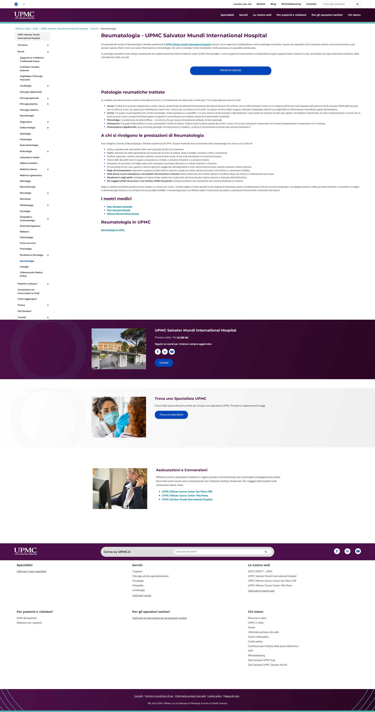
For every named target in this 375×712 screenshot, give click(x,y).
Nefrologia (25, 181)
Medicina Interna (28, 169)
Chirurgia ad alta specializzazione (150, 576)
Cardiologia (25, 86)
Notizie (261, 4)
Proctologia (26, 249)
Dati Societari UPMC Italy (261, 660)
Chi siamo (354, 14)
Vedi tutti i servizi (141, 596)
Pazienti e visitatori (27, 284)
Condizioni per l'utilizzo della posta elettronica (273, 646)
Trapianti (137, 572)
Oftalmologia (26, 205)
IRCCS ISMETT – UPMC (260, 572)
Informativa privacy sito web (263, 632)
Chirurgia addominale (31, 92)
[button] (22, 4)
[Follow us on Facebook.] (158, 354)
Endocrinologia (27, 128)
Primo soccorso (28, 243)
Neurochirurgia (27, 187)
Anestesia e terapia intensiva (29, 69)
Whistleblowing (291, 4)
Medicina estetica (29, 163)
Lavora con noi (242, 4)
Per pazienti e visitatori (291, 14)
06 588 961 (182, 337)
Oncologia (25, 211)
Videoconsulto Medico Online (31, 274)
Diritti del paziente (27, 618)
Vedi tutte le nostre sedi (261, 591)
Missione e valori (257, 618)
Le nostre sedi (262, 14)
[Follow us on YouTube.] (172, 354)
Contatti (311, 4)
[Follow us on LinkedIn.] (165, 354)
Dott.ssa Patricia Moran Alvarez (123, 214)
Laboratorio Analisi (29, 157)
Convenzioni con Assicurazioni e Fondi (28, 291)
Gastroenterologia (29, 145)
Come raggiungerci (27, 299)
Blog (273, 4)
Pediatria (24, 232)
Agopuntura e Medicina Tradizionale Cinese (32, 59)
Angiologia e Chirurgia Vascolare (31, 78)
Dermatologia (27, 116)
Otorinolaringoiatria (30, 226)
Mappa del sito (231, 696)
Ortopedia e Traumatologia (27, 218)
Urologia (24, 267)
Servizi (243, 14)
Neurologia (25, 193)
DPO (250, 651)
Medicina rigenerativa (31, 175)
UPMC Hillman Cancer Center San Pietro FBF (187, 492)
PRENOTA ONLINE (230, 70)
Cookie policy (255, 642)
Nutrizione (25, 199)
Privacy (21, 305)
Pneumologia (26, 237)
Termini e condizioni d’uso (159, 696)
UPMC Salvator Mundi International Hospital (29, 36)
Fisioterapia (26, 139)
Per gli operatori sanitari (327, 14)
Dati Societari (24, 311)
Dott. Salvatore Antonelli (119, 207)
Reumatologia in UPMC (113, 230)
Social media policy (258, 637)
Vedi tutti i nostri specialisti (31, 572)
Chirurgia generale (29, 98)
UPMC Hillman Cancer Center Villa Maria (185, 495)
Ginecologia (26, 151)
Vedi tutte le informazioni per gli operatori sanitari (159, 618)
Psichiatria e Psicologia (31, 255)
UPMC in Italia (255, 623)
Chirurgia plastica (29, 104)
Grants (251, 628)
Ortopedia (137, 586)
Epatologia (25, 134)
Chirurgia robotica (29, 110)
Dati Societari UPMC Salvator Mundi (267, 665)
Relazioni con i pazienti (29, 623)
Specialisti (227, 14)
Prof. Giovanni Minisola (118, 210)
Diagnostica (26, 122)
